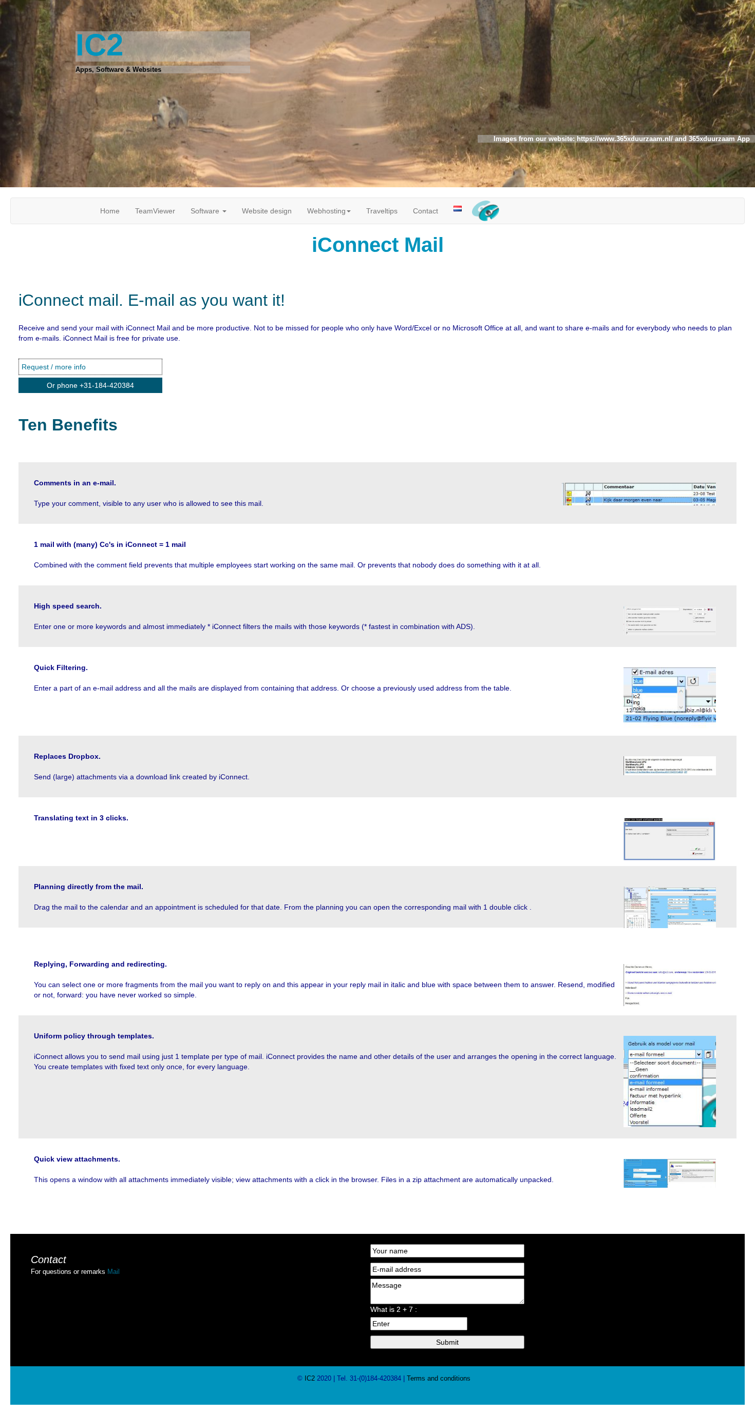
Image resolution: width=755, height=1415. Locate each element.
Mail (113, 1271)
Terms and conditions (437, 1378)
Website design (267, 211)
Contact (425, 211)
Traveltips (382, 211)
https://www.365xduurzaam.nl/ (624, 139)
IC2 (310, 1378)
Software (206, 211)
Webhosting (326, 211)
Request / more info (54, 367)
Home (110, 211)
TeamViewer (155, 211)
